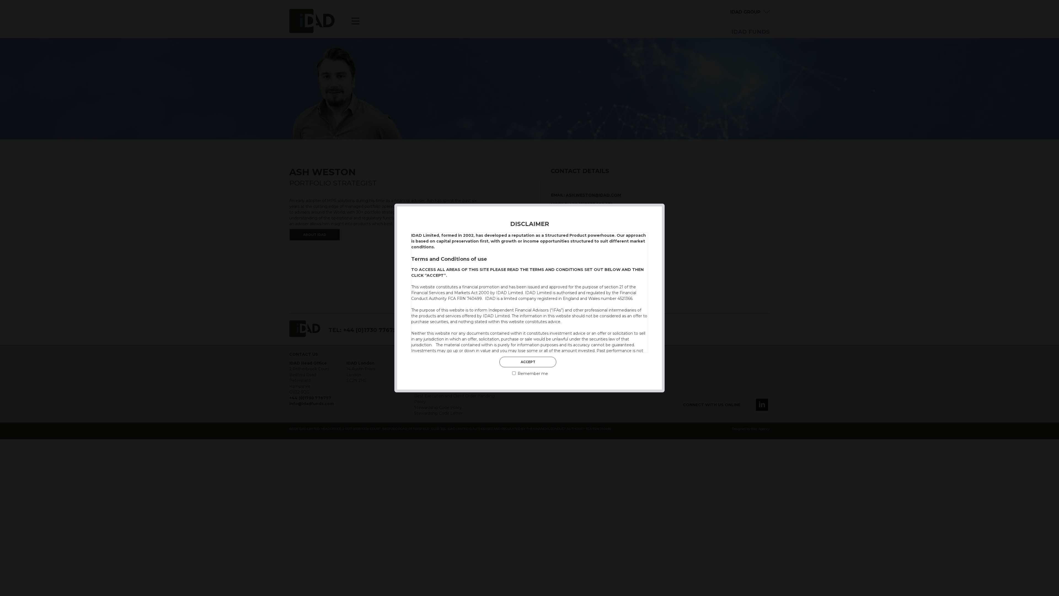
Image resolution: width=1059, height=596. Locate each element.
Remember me (532, 373)
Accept (528, 362)
